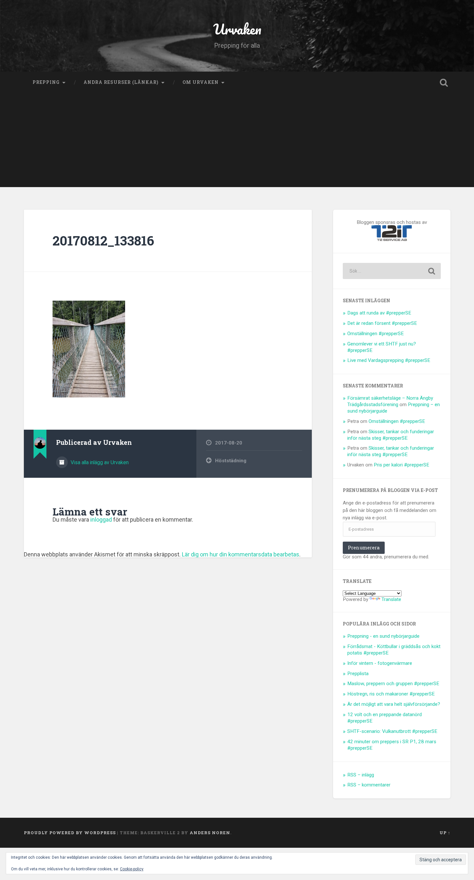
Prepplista (358, 673)
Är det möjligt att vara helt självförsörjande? (393, 704)
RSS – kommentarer (368, 785)
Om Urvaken (201, 82)
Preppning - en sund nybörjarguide (383, 636)
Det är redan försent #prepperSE (382, 323)
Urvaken (237, 28)
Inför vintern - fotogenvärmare (379, 663)
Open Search (444, 83)
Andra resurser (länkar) (121, 82)
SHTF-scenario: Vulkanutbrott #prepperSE (392, 731)
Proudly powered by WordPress (70, 832)
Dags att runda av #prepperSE (379, 313)
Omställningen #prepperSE (375, 333)
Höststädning (230, 461)
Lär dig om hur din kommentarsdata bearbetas (240, 554)
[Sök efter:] (392, 271)
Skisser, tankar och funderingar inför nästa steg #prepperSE (390, 435)
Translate (391, 599)
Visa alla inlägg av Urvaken (99, 462)
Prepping (46, 82)
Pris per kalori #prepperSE (401, 465)
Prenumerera (364, 548)
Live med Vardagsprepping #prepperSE (388, 360)
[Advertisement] (237, 142)
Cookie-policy (131, 869)
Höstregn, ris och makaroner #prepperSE (391, 694)
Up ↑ (444, 832)
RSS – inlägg (360, 775)
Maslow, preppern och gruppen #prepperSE (393, 683)
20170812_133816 (103, 240)
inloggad (101, 519)
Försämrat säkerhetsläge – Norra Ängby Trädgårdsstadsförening (390, 401)
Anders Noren (210, 832)
